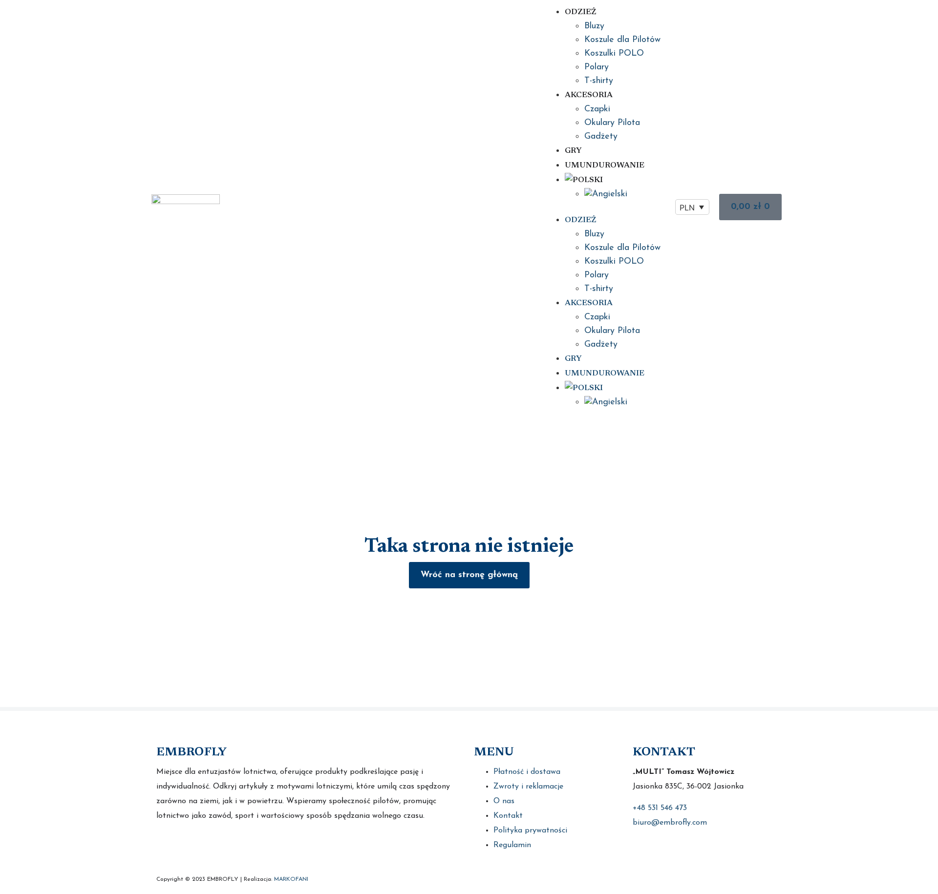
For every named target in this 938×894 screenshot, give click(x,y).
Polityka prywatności (530, 830)
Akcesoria (589, 95)
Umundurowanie (604, 165)
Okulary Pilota (612, 123)
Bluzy (594, 26)
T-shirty (598, 81)
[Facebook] (164, 846)
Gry (573, 151)
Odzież (580, 12)
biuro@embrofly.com (670, 823)
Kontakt (508, 816)
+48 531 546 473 (660, 808)
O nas (503, 801)
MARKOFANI (291, 879)
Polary (596, 67)
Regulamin (512, 845)
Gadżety (601, 136)
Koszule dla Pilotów (622, 40)
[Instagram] (189, 846)
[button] (603, 207)
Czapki (597, 109)
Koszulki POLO (614, 53)
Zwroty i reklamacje (528, 786)
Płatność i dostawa (526, 772)
